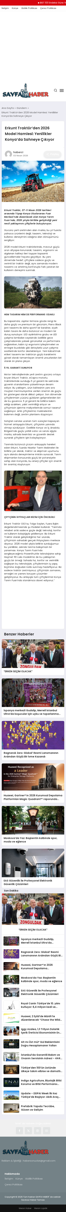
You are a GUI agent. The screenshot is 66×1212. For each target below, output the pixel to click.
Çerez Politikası (48, 8)
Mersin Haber (25, 1208)
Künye (15, 8)
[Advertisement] (33, 45)
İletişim (5, 8)
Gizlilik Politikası (29, 8)
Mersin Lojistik (40, 1208)
